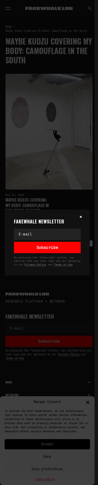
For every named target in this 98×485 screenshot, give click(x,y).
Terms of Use (63, 264)
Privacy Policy (35, 264)
